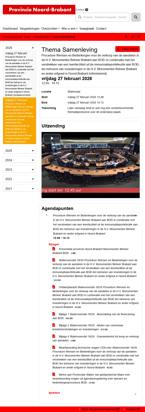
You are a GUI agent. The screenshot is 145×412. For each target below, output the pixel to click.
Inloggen (131, 409)
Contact (101, 28)
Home (27, 36)
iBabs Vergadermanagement (99, 409)
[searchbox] (102, 17)
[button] (136, 17)
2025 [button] (8, 150)
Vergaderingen (29, 28)
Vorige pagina (129, 48)
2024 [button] (8, 160)
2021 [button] (8, 188)
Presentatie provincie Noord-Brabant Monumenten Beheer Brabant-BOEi (90, 251)
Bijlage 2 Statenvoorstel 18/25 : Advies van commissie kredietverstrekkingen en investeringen (87, 327)
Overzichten (49, 28)
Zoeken (79, 9)
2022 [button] (8, 179)
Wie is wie (68, 28)
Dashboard (10, 28)
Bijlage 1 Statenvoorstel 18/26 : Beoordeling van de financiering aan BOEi (93, 316)
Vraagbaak (86, 28)
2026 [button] (8, 47)
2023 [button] (8, 169)
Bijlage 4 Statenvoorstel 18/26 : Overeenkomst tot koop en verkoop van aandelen (95, 338)
